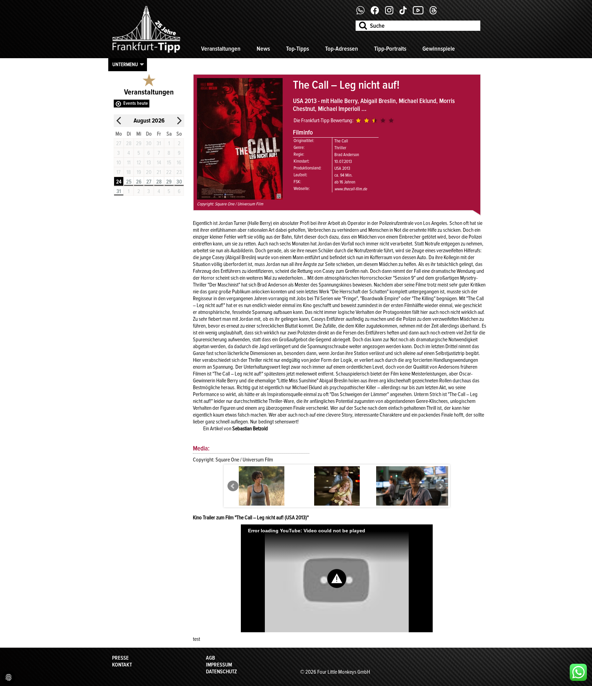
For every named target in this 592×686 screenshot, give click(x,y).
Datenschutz (221, 671)
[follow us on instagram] (391, 12)
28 (159, 181)
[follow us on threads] (436, 12)
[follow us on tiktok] (405, 12)
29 (169, 181)
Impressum (219, 664)
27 (148, 181)
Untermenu (125, 64)
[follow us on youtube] (421, 12)
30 (179, 181)
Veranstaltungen (221, 48)
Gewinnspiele (438, 48)
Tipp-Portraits (390, 48)
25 (129, 181)
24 (118, 181)
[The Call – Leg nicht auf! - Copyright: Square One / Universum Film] (261, 500)
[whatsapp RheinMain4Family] (578, 672)
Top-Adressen (341, 48)
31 (118, 191)
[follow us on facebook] (363, 12)
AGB (210, 658)
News (263, 48)
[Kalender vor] (179, 120)
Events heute (135, 103)
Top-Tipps (297, 48)
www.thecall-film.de (350, 189)
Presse (120, 658)
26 (138, 181)
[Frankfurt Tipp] (146, 53)
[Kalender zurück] (119, 120)
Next (440, 486)
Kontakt (122, 664)
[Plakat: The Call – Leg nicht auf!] (240, 197)
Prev (232, 486)
